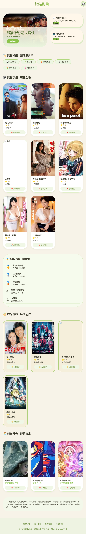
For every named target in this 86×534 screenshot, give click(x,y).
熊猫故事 (26, 524)
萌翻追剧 (56, 23)
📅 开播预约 (15, 488)
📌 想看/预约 (15, 132)
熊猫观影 (13, 41)
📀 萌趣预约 (15, 367)
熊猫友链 (48, 524)
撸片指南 (37, 524)
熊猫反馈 (59, 524)
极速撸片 (56, 39)
